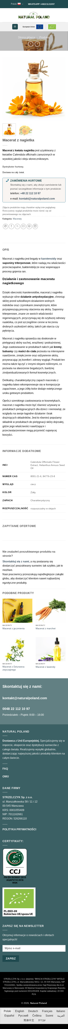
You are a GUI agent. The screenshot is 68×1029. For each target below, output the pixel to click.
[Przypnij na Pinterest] (29, 226)
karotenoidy (48, 258)
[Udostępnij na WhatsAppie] (5, 226)
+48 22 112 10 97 (30, 193)
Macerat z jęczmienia (13, 628)
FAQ (5, 768)
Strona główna (26, 37)
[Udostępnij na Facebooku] (11, 226)
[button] (15, 26)
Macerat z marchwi (45, 628)
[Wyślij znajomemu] (23, 226)
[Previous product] (37, 44)
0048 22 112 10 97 (16, 709)
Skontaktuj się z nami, (16, 561)
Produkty (44, 37)
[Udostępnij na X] (17, 226)
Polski (14, 4)
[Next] (60, 89)
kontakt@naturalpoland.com (37, 198)
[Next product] (30, 44)
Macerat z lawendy (45, 667)
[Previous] (8, 89)
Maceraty (17, 219)
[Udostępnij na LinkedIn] (35, 226)
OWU (5, 776)
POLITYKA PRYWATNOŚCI (19, 829)
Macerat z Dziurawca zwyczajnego (13, 668)
